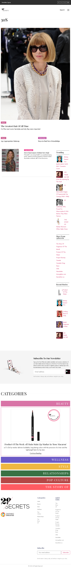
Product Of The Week (61, 253)
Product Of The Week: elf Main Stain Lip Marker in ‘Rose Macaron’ (66, 292)
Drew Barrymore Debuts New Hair (36, 153)
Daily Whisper (28, 150)
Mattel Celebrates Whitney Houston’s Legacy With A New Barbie (66, 324)
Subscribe (66, 552)
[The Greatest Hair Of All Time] (35, 74)
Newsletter (59, 271)
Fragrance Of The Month (61, 248)
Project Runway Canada (60, 259)
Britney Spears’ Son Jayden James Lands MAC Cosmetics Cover (66, 303)
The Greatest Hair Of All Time (15, 126)
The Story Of (60, 244)
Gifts (57, 269)
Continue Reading (35, 453)
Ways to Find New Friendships (49, 141)
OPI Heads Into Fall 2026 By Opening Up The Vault (65, 335)
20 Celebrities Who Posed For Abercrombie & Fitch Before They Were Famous (62, 208)
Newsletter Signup (6, 2)
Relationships (42, 138)
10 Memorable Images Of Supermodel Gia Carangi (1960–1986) (62, 191)
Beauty (3, 122)
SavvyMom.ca (60, 277)
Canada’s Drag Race (60, 264)
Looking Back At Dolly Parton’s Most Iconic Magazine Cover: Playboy (66, 314)
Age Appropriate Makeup (10, 141)
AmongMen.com (61, 274)
